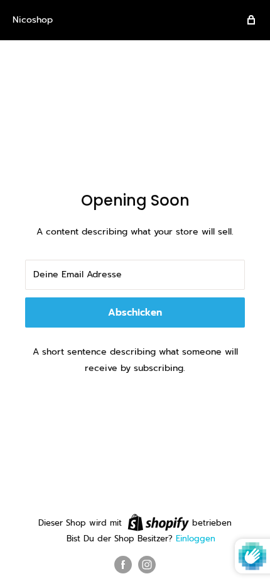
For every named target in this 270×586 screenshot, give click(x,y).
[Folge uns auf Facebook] (123, 564)
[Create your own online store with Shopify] (158, 522)
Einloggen (195, 539)
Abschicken (135, 312)
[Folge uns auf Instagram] (147, 564)
